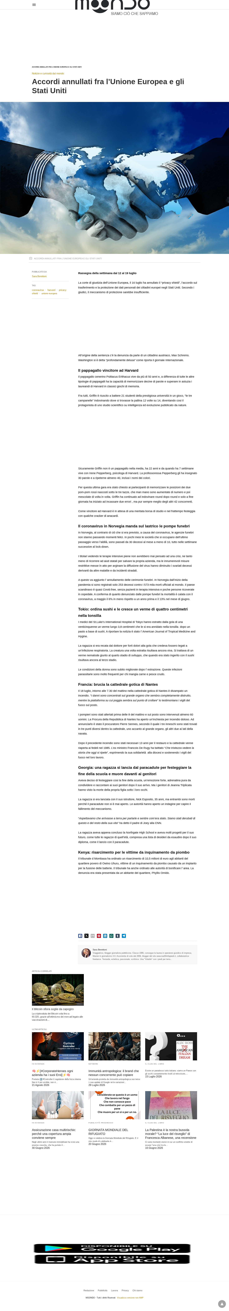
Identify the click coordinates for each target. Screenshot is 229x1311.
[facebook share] (80, 936)
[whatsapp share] (111, 936)
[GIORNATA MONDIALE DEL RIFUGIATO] (114, 1105)
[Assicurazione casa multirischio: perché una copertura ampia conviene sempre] (58, 1105)
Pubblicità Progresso (100, 1123)
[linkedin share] (105, 936)
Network (93, 1064)
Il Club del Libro (154, 1064)
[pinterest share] (99, 936)
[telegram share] (124, 936)
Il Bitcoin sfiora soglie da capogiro (53, 1009)
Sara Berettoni (100, 949)
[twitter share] (86, 936)
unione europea (49, 293)
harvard (51, 290)
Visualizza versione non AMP (130, 1298)
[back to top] (222, 1304)
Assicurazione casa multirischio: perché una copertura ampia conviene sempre (54, 1133)
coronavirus (38, 290)
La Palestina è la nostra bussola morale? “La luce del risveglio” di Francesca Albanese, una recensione (170, 1133)
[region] (114, 35)
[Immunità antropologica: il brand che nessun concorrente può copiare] (114, 1046)
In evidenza (38, 1064)
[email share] (93, 936)
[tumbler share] (118, 936)
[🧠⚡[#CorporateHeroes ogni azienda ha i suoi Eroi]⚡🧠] (58, 1046)
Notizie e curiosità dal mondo (48, 73)
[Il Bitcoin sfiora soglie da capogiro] (58, 990)
